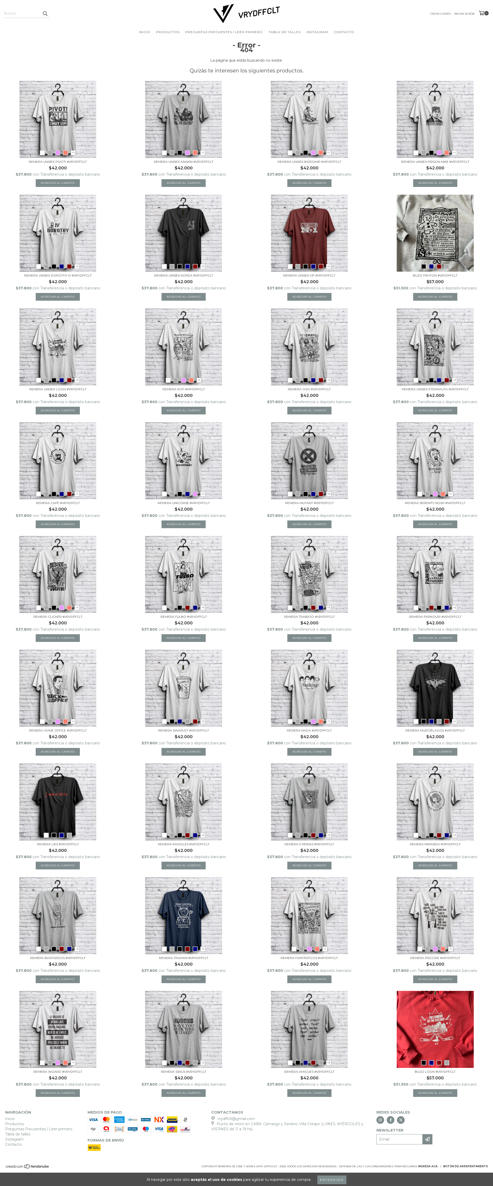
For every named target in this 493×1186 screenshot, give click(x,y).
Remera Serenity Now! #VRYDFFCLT (435, 503)
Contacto (344, 32)
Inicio (144, 32)
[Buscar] (45, 13)
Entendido (332, 1180)
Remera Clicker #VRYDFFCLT (57, 617)
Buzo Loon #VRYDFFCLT (435, 1072)
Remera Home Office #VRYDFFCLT (58, 730)
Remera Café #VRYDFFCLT (58, 503)
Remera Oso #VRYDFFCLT (309, 389)
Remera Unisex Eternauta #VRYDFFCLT (435, 389)
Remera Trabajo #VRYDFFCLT (309, 617)
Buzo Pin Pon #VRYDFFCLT (435, 275)
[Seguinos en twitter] (401, 1120)
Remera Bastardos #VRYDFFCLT (58, 958)
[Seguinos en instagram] (380, 1120)
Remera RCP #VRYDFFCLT (184, 389)
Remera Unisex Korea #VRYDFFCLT (183, 275)
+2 (203, 494)
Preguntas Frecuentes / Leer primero (224, 32)
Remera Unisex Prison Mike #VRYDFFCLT (435, 162)
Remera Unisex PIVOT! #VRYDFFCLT (58, 162)
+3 (77, 266)
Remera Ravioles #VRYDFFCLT (183, 844)
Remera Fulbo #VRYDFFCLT (183, 617)
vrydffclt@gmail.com (236, 1118)
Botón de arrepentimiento (465, 1166)
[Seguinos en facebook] (390, 1120)
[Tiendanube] (27, 1168)
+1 (73, 152)
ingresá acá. (428, 1166)
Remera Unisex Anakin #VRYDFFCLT (183, 162)
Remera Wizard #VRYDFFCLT (57, 1072)
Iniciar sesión (464, 13)
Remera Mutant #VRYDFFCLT (309, 503)
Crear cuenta (440, 13)
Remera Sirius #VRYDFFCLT (183, 1072)
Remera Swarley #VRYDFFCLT (183, 730)
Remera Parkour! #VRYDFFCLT (435, 617)
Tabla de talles (285, 32)
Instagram (317, 32)
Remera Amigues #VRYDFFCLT (309, 1072)
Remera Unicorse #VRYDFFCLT (184, 503)
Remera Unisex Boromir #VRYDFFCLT (309, 162)
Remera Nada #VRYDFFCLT (309, 730)
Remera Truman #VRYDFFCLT (183, 958)
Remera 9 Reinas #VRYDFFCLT (309, 844)
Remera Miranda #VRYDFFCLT (435, 844)
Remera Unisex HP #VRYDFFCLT (309, 275)
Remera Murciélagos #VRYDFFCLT (435, 730)
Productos (167, 32)
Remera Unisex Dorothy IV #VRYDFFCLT (58, 275)
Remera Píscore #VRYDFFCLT (435, 958)
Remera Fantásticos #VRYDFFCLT (309, 958)
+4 (328, 266)
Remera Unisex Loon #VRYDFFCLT (58, 389)
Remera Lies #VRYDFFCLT (58, 844)
